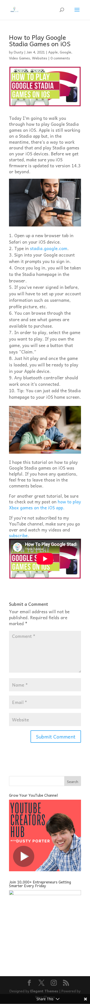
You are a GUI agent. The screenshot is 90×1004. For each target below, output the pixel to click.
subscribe (18, 535)
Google (65, 52)
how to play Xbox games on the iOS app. (45, 504)
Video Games (19, 58)
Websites (39, 58)
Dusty (18, 52)
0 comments (60, 58)
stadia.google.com (48, 248)
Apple (53, 52)
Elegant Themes (44, 991)
